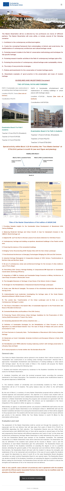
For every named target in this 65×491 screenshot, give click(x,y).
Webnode (35, 488)
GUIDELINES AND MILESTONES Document (32, 80)
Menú (61, 4)
